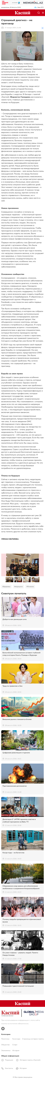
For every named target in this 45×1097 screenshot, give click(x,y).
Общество (5, 1045)
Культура (16, 1039)
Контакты (9, 1068)
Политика (5, 1039)
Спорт (14, 1045)
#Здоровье (6, 587)
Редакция (9, 1060)
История (15, 1050)
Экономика (5, 1050)
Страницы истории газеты (33, 1039)
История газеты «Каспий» (30, 1060)
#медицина (18, 587)
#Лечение (30, 587)
